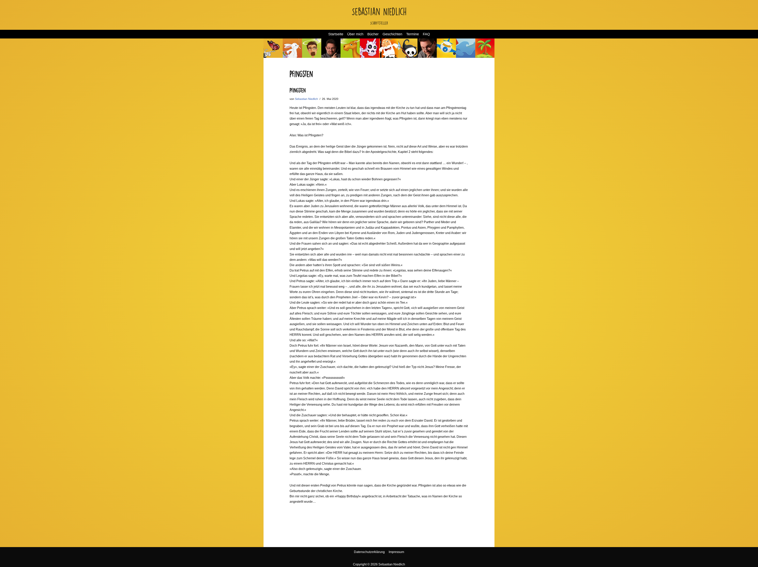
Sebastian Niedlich (306, 98)
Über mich (355, 34)
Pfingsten (298, 90)
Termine (412, 34)
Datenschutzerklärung (369, 552)
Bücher (373, 34)
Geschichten (392, 34)
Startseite (335, 34)
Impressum (396, 552)
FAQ (426, 34)
